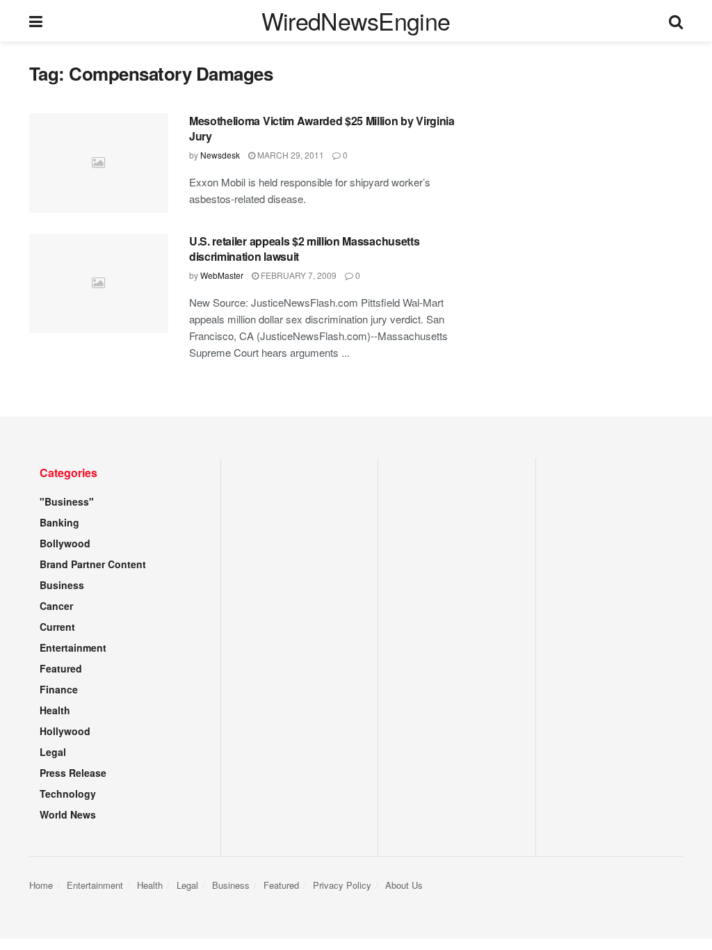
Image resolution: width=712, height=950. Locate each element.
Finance (59, 689)
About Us (404, 885)
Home (41, 885)
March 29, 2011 (289, 155)
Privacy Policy (342, 885)
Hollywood (65, 731)
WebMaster (221, 275)
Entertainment (73, 647)
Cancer (56, 606)
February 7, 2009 (298, 275)
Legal (53, 752)
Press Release (73, 773)
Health (55, 710)
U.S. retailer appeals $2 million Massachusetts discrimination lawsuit (304, 248)
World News (68, 814)
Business (62, 585)
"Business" (67, 501)
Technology (68, 793)
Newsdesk (220, 155)
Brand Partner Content (93, 564)
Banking (59, 522)
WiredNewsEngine (356, 21)
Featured (61, 668)
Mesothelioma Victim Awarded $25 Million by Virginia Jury (322, 128)
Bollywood (65, 543)
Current (57, 627)
